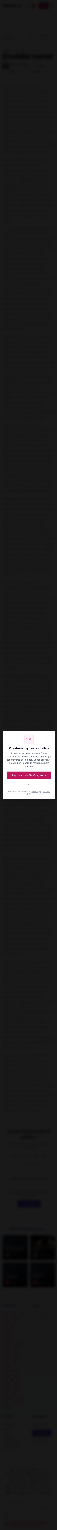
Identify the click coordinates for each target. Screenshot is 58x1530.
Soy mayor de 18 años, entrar (29, 775)
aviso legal (36, 791)
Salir (29, 784)
